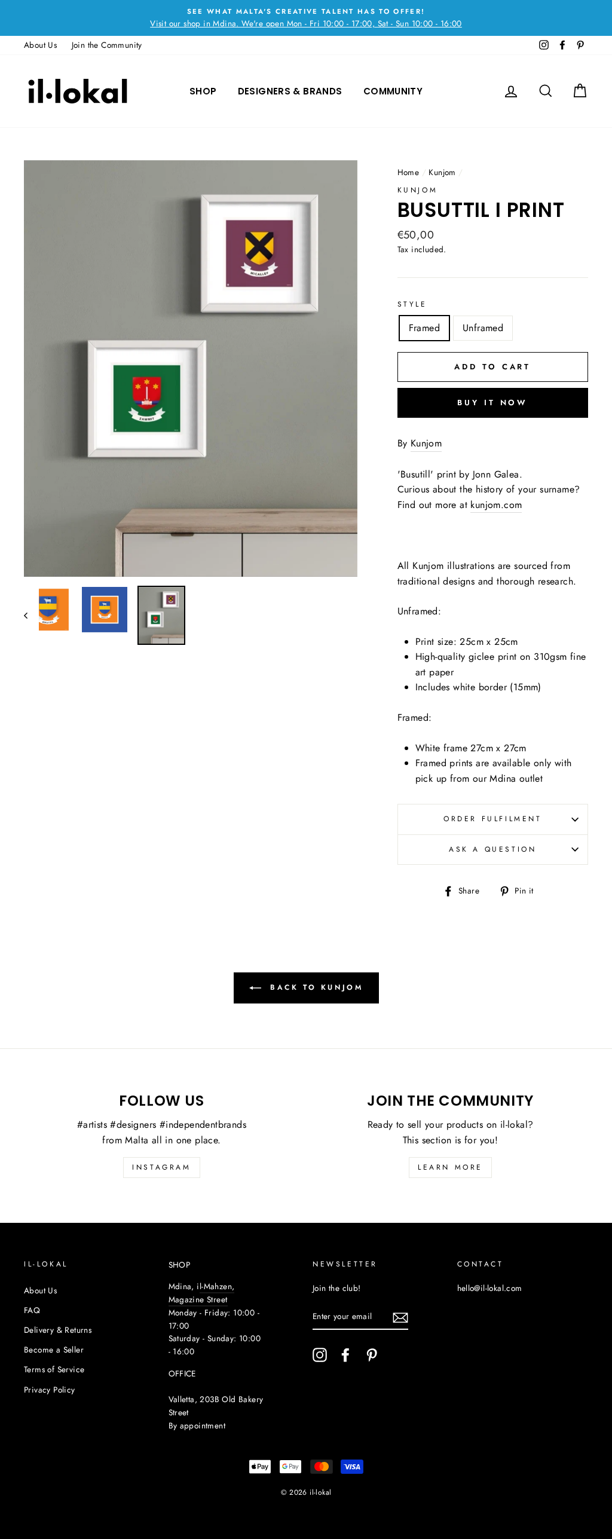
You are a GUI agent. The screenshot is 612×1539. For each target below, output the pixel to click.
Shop (203, 91)
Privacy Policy (49, 1390)
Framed (424, 328)
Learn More (450, 1167)
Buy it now (492, 402)
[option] (306, 18)
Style (412, 304)
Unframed (483, 328)
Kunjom (442, 172)
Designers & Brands (290, 91)
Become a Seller (54, 1350)
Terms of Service (54, 1369)
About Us (40, 45)
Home (408, 172)
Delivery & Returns (57, 1330)
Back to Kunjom (314, 987)
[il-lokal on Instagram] (320, 1355)
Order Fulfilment (492, 818)
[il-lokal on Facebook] (345, 1355)
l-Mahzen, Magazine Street (202, 1292)
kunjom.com (496, 505)
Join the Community (107, 45)
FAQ (32, 1310)
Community (393, 91)
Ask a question (492, 849)
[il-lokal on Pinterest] (372, 1355)
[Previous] (31, 615)
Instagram (161, 1167)
